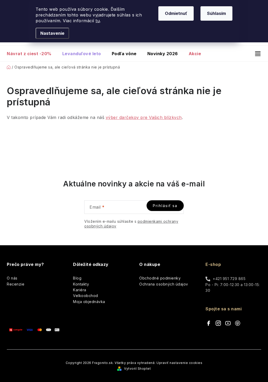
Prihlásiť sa (165, 205)
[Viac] (255, 53)
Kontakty (81, 284)
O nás (12, 278)
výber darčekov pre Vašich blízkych (144, 117)
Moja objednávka (89, 301)
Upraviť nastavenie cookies (179, 363)
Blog (77, 278)
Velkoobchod (85, 295)
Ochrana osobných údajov (163, 284)
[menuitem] (32, 53)
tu (98, 20)
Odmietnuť (176, 13)
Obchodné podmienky (160, 278)
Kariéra (79, 290)
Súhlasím (216, 13)
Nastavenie (52, 33)
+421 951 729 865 (229, 278)
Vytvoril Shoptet (137, 368)
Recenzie (15, 284)
